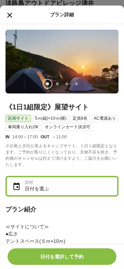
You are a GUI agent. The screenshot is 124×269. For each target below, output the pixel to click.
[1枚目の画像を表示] (47, 84)
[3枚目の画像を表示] (67, 84)
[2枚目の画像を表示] (57, 84)
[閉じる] (10, 15)
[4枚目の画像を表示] (76, 84)
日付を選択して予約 (62, 256)
